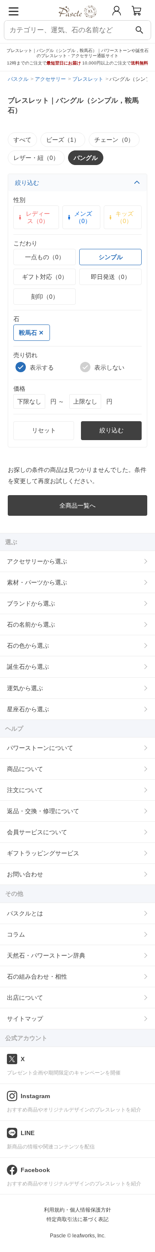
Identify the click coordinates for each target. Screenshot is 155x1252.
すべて (22, 139)
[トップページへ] (78, 20)
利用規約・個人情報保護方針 (77, 1210)
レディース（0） (38, 217)
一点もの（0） (45, 257)
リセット (44, 430)
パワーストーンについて (40, 747)
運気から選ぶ (25, 688)
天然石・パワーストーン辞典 (46, 955)
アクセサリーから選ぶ (37, 561)
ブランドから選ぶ (31, 603)
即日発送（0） (110, 276)
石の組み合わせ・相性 (37, 976)
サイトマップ (25, 1018)
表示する (42, 367)
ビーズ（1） (63, 139)
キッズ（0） (124, 217)
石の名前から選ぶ (31, 624)
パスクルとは (25, 913)
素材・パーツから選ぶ (37, 582)
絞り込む (27, 182)
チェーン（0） (114, 139)
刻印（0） (45, 296)
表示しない (109, 367)
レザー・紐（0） (36, 157)
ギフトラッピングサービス (43, 853)
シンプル (111, 257)
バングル (86, 157)
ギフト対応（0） (45, 276)
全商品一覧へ (77, 505)
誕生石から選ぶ (28, 666)
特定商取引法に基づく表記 (77, 1219)
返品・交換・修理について (43, 811)
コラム (16, 934)
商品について (25, 768)
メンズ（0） (83, 217)
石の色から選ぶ (28, 645)
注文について (25, 790)
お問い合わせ (25, 874)
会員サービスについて (37, 832)
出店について (25, 997)
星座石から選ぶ (28, 709)
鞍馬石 (28, 332)
